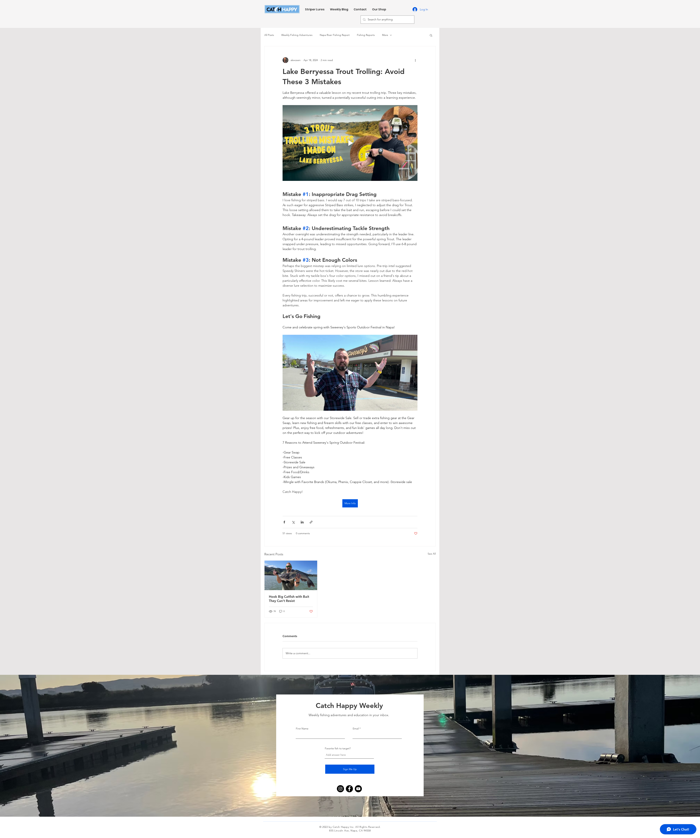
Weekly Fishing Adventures (296, 35)
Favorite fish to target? (338, 748)
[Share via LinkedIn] (302, 522)
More (385, 35)
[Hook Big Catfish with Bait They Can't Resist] (291, 575)
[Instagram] (340, 788)
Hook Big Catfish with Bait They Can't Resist (289, 598)
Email (356, 728)
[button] (431, 35)
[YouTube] (358, 788)
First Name (302, 728)
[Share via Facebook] (284, 522)
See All (432, 553)
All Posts (269, 35)
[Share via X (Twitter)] (293, 522)
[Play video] (350, 143)
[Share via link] (311, 522)
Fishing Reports (366, 35)
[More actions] (415, 60)
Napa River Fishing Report (335, 35)
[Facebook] (349, 788)
